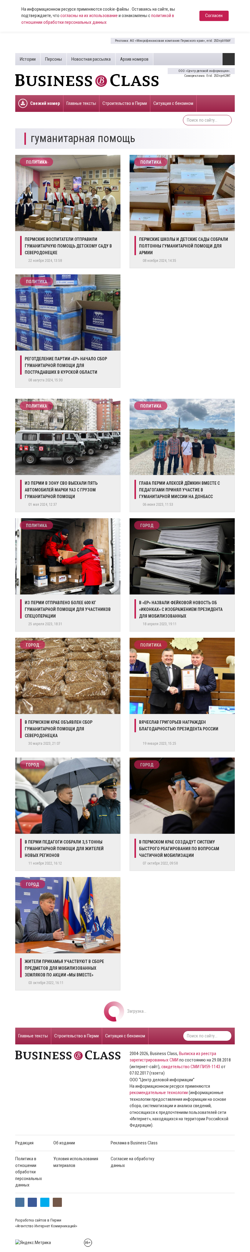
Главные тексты (81, 103)
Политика (36, 162)
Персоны (53, 59)
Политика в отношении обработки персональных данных (28, 1172)
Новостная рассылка (91, 59)
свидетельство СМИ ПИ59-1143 (190, 1066)
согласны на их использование (89, 15)
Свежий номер (45, 103)
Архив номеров (134, 59)
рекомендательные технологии (159, 1092)
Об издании (64, 1143)
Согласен (214, 15)
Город (146, 525)
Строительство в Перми (124, 103)
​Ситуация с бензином (173, 103)
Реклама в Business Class (134, 1143)
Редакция (24, 1143)
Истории (28, 59)
